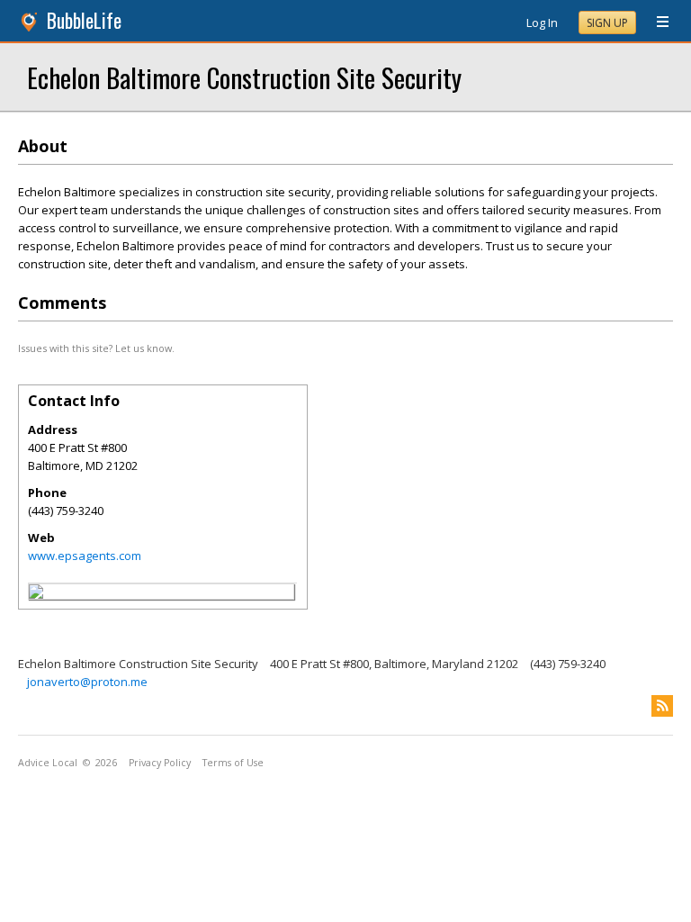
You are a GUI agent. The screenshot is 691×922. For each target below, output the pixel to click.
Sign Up (607, 23)
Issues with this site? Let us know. (96, 348)
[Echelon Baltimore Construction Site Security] (36, 594)
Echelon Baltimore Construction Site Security (244, 77)
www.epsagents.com (84, 555)
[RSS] (662, 706)
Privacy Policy (160, 762)
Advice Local (47, 762)
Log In (542, 22)
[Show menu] (656, 22)
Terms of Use (233, 762)
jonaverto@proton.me (87, 681)
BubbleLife (84, 20)
